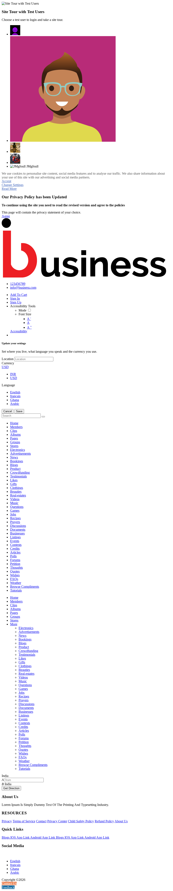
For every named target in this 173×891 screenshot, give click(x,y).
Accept (6, 181)
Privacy (7, 821)
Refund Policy (104, 821)
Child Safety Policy (81, 821)
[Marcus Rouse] (63, 89)
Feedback (8, 887)
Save (19, 411)
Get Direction (11, 788)
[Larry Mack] (15, 159)
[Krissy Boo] (15, 148)
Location (8, 359)
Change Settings (12, 185)
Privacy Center (57, 821)
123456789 (17, 284)
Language (8, 385)
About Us (121, 821)
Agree (6, 216)
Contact (41, 821)
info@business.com (23, 287)
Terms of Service (24, 821)
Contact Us (9, 883)
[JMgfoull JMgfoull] (15, 30)
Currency (8, 363)
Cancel (7, 411)
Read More (9, 188)
